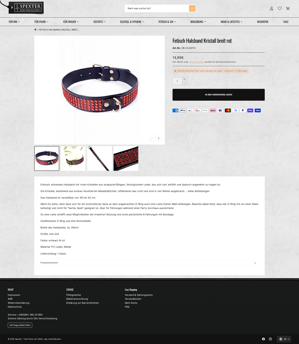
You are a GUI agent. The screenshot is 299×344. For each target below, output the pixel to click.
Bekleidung (196, 22)
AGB (10, 298)
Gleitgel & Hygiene (130, 22)
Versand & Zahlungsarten (139, 294)
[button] (288, 8)
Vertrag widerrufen (20, 325)
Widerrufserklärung (18, 302)
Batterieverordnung (77, 298)
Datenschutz (15, 306)
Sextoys (98, 22)
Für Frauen (69, 22)
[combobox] (160, 8)
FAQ (127, 306)
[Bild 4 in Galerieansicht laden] (126, 158)
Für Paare (40, 22)
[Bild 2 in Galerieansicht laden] (73, 158)
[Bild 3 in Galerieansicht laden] (99, 158)
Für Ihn (13, 22)
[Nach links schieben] (152, 138)
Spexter (18, 339)
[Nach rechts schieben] (158, 138)
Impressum (14, 294)
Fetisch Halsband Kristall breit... (59, 29)
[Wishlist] (280, 8)
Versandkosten (196, 62)
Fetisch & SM (166, 22)
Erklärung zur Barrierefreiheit (82, 302)
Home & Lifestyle (230, 22)
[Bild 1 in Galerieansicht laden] (46, 158)
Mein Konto (131, 302)
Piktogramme (73, 294)
